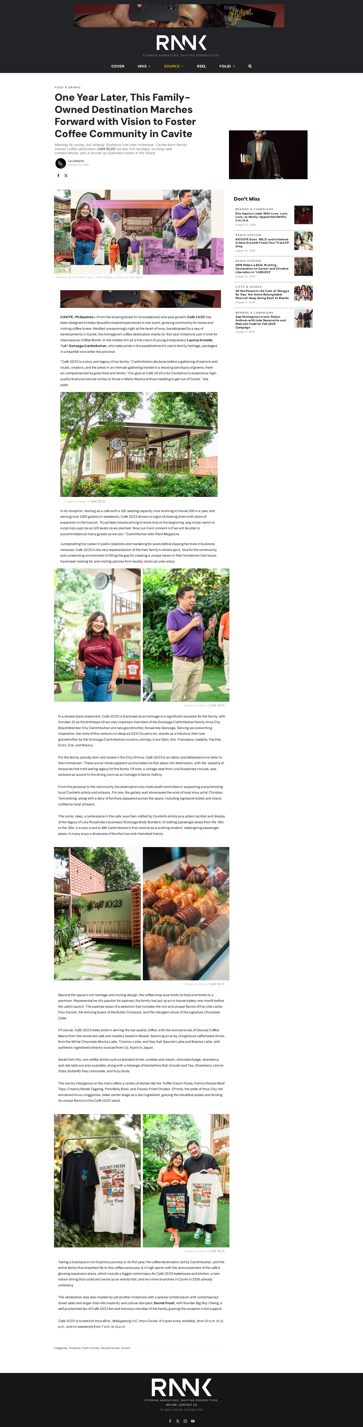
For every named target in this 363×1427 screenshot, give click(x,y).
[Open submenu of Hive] (149, 66)
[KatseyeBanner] (303, 233)
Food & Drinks (68, 87)
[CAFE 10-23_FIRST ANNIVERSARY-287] (138, 393)
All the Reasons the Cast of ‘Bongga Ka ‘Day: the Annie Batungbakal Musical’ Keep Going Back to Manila (262, 294)
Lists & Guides (248, 286)
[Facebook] (58, 176)
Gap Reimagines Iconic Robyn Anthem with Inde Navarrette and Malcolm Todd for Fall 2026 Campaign (260, 322)
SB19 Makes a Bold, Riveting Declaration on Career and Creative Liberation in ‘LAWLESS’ (262, 268)
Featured (74, 1348)
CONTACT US (188, 1404)
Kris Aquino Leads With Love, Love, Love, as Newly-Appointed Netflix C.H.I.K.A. (261, 217)
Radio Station (248, 235)
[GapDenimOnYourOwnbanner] (303, 310)
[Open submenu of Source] (182, 66)
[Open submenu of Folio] (233, 66)
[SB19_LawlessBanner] (303, 259)
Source (125, 1348)
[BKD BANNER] (303, 285)
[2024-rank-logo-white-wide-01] (181, 35)
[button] (250, 66)
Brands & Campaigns (254, 209)
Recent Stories (110, 1348)
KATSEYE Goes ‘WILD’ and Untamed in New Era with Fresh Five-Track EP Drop (262, 242)
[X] (66, 176)
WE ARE (171, 1404)
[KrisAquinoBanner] (303, 207)
